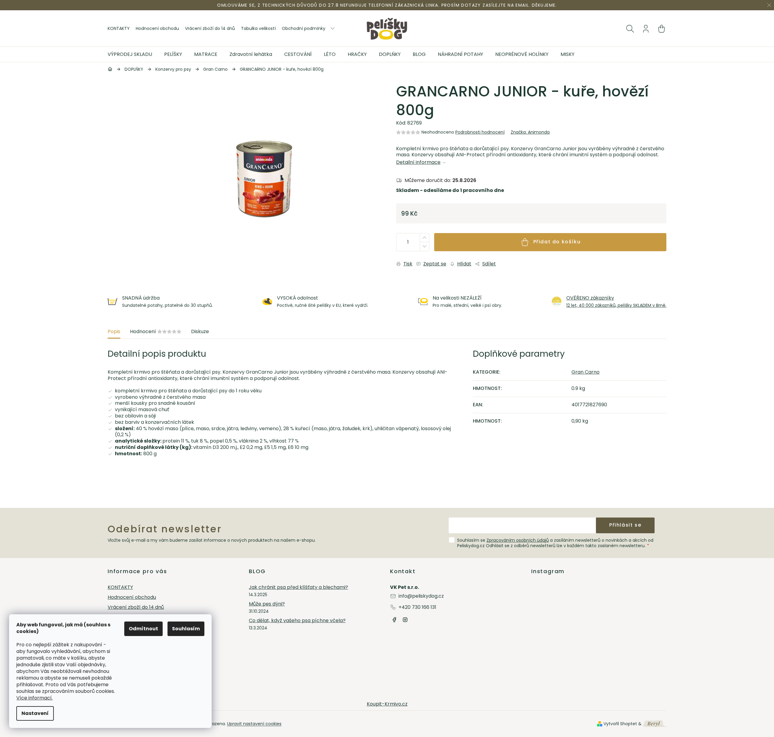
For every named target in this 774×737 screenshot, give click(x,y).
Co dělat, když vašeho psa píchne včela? (297, 621)
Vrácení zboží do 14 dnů (210, 28)
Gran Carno (585, 371)
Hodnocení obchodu (157, 28)
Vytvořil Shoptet (620, 723)
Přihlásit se (625, 524)
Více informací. (34, 697)
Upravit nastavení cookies (254, 724)
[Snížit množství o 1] (424, 246)
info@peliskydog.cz (421, 596)
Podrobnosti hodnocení (480, 132)
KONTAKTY (119, 28)
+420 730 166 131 (417, 607)
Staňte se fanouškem (394, 619)
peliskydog (405, 619)
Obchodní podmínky (303, 28)
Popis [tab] (114, 332)
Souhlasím (186, 628)
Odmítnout (143, 628)
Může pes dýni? (267, 604)
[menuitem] (133, 54)
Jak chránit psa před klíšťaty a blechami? (298, 587)
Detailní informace (418, 162)
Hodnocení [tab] (155, 332)
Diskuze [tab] (200, 332)
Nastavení (35, 713)
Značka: (530, 132)
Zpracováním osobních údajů (517, 540)
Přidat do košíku (557, 241)
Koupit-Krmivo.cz (387, 703)
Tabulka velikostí (258, 28)
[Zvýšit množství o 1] (424, 237)
